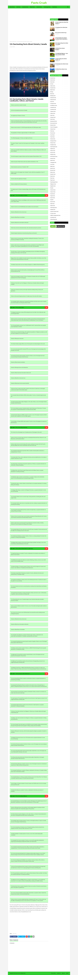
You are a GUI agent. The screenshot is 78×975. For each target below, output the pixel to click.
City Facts (52, 101)
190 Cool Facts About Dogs (60, 32)
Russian (51, 187)
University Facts (53, 217)
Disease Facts (52, 117)
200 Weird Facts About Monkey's (60, 49)
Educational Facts (53, 121)
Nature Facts (52, 172)
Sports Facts (52, 201)
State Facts (14, 41)
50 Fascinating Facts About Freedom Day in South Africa (61, 38)
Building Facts (52, 95)
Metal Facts (52, 166)
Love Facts (52, 164)
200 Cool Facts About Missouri (21, 796)
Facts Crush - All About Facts (20, 973)
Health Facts (52, 148)
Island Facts (52, 160)
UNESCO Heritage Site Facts (55, 215)
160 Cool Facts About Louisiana (21, 195)
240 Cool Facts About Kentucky (21, 427)
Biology (51, 91)
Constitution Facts (53, 105)
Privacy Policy (53, 973)
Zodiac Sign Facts (53, 219)
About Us (63, 973)
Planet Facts (52, 176)
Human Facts (52, 152)
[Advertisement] (29, 25)
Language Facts (53, 162)
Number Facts (52, 174)
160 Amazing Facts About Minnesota (22, 673)
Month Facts (52, 168)
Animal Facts (52, 78)
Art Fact (51, 83)
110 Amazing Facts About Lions (61, 63)
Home (11, 41)
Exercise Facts (53, 125)
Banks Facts (52, 89)
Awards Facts (52, 87)
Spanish (51, 199)
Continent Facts (53, 107)
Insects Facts (52, 158)
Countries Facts (53, 109)
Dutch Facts (52, 119)
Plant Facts (52, 178)
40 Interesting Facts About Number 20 (61, 59)
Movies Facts (52, 170)
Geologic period (53, 140)
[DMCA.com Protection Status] (57, 227)
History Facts (52, 150)
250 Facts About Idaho (19, 307)
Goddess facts (53, 144)
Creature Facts (53, 111)
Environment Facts (53, 123)
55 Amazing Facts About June (61, 27)
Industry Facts (52, 154)
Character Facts (53, 97)
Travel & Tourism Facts (54, 211)
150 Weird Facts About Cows (61, 69)
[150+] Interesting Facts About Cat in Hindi (61, 44)
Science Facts (52, 189)
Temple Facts (52, 209)
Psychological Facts (54, 182)
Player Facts (52, 180)
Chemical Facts (53, 99)
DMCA (67, 973)
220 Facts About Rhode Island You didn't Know (24, 548)
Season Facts (52, 191)
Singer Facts (52, 195)
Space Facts (52, 197)
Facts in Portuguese (53, 127)
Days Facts (52, 115)
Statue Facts (52, 205)
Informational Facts (53, 156)
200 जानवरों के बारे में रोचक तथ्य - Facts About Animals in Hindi (61, 54)
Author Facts (52, 85)
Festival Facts (52, 129)
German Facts (52, 142)
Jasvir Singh (13, 46)
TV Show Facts (53, 213)
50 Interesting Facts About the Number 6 (61, 23)
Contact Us (59, 973)
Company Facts (53, 103)
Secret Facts (52, 193)
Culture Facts (52, 113)
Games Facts (52, 138)
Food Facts (52, 134)
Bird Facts (52, 93)
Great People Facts (53, 146)
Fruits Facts (52, 136)
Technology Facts (53, 207)
